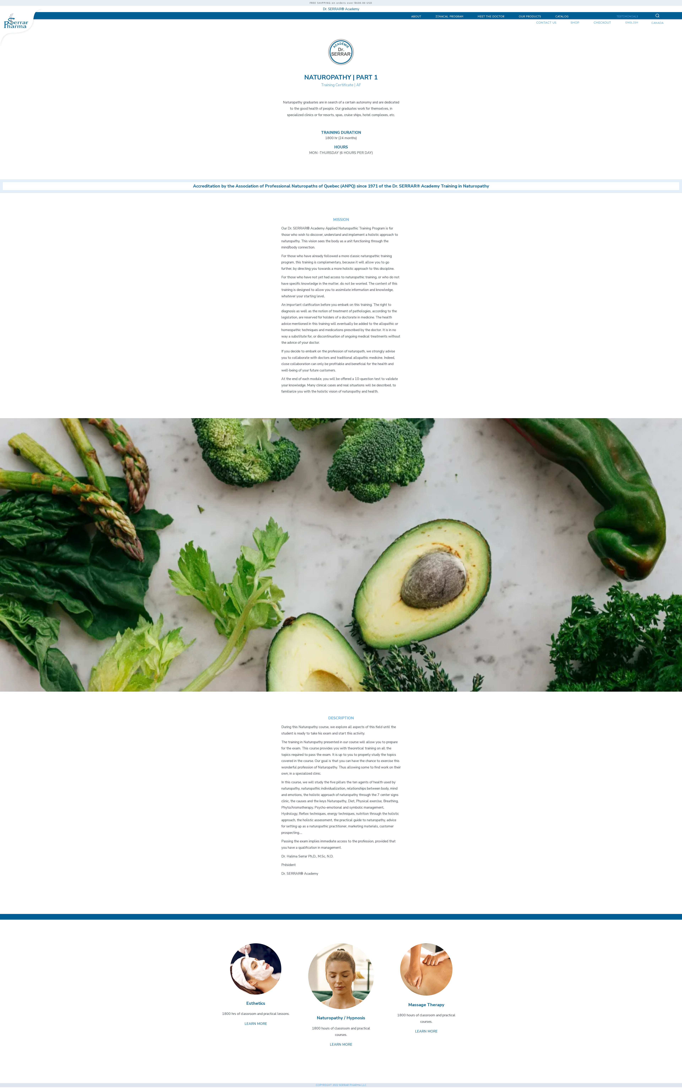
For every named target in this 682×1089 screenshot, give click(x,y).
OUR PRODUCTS (530, 16)
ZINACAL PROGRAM (449, 16)
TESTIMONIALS (627, 16)
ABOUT (416, 16)
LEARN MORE (256, 1023)
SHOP (575, 23)
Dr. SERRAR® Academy (341, 9)
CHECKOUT (602, 23)
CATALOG (562, 16)
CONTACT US (546, 23)
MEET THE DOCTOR (491, 16)
